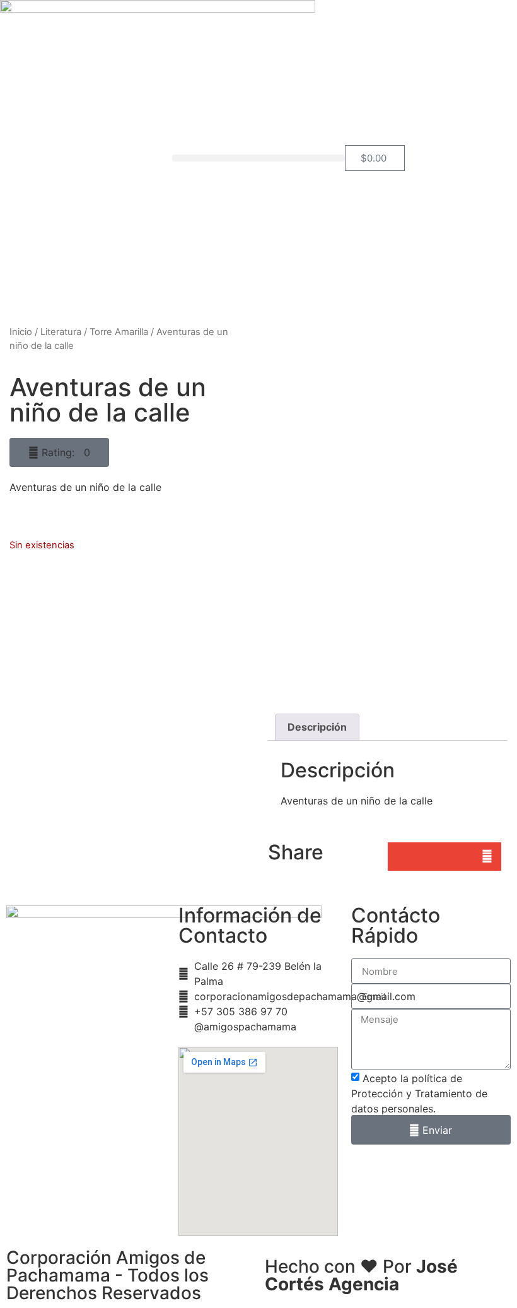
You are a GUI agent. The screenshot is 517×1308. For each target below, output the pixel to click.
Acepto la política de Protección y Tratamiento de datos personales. (419, 1093)
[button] (258, 158)
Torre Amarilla (119, 332)
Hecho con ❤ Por (361, 1275)
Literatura (60, 332)
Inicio (20, 332)
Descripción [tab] (317, 727)
